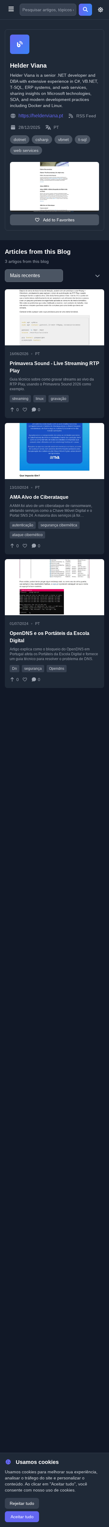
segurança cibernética (59, 525)
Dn (14, 668)
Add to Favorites (58, 219)
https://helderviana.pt (40, 115)
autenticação (22, 525)
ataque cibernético (27, 535)
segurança (33, 668)
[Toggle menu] (11, 9)
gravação (58, 399)
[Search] (85, 10)
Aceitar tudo (22, 1516)
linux (40, 399)
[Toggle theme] (100, 10)
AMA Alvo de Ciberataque (39, 497)
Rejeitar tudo (22, 1503)
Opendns (56, 668)
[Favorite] (25, 409)
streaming (20, 399)
